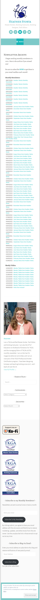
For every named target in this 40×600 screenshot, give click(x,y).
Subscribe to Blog (10, 562)
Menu (21, 42)
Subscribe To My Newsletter (14, 519)
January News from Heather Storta (23, 106)
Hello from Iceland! (19, 287)
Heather (7, 338)
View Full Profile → (10, 369)
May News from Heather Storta (22, 128)
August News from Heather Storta (23, 122)
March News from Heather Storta (23, 133)
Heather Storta (20, 21)
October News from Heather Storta (23, 116)
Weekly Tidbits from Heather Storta (24, 268)
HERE (21, 69)
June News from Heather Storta (23, 126)
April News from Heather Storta (22, 130)
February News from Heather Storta (24, 135)
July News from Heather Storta (22, 124)
